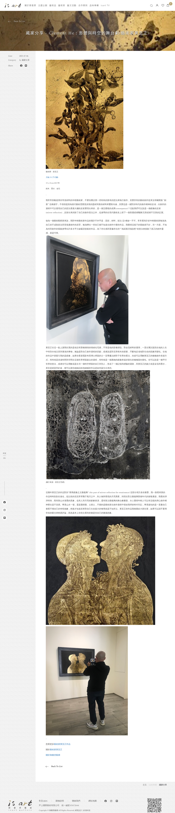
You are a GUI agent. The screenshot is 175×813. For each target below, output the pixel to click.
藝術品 (52, 5)
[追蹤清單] (163, 5)
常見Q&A (43, 800)
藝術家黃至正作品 (62, 744)
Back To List (19, 21)
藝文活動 (71, 5)
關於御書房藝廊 (53, 755)
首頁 (145, 784)
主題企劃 (42, 5)
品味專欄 (94, 5)
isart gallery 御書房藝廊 (13, 5)
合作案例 (83, 5)
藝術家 (61, 5)
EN (4, 458)
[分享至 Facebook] (21, 65)
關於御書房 (30, 5)
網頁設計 (78, 810)
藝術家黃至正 (56, 749)
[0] (168, 5)
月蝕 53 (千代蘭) (52, 177)
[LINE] (116, 801)
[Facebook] (105, 801)
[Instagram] (111, 801)
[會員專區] (157, 5)
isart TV (105, 5)
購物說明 (60, 800)
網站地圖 (92, 800)
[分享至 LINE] (26, 65)
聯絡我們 (76, 800)
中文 (4, 453)
